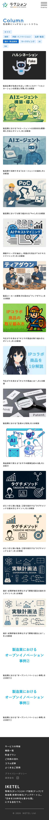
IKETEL (12, 786)
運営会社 (9, 777)
